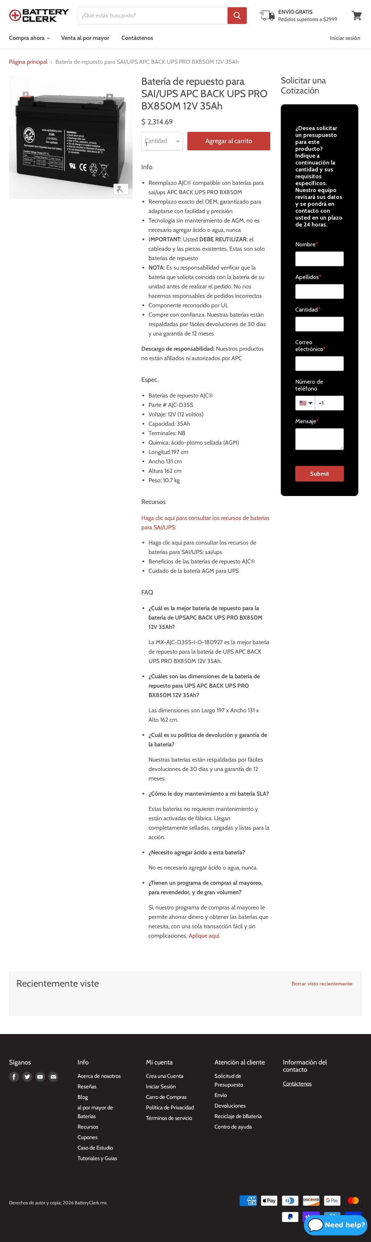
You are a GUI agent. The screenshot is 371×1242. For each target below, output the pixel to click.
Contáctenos (137, 37)
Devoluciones (230, 1106)
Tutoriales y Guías (97, 1158)
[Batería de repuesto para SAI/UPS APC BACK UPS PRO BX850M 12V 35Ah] (20, 217)
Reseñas (87, 1086)
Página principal (28, 62)
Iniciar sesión (345, 38)
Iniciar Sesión (161, 1086)
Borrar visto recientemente (322, 984)
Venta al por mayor (85, 37)
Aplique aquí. (204, 935)
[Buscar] (237, 15)
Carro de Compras (166, 1097)
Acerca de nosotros (99, 1076)
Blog (83, 1097)
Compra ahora (27, 37)
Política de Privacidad (170, 1107)
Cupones (87, 1137)
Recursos (88, 1127)
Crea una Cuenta (164, 1076)
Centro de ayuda (233, 1127)
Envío (220, 1095)
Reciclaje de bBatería (238, 1116)
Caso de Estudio (95, 1148)
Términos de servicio (169, 1118)
